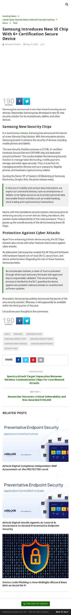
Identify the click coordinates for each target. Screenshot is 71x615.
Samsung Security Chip (15, 339)
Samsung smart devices (16, 344)
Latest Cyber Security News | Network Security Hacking (28, 19)
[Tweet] (26, 101)
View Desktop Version (37, 604)
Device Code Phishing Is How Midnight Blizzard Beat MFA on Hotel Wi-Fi (34, 583)
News (5, 23)
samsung (18, 334)
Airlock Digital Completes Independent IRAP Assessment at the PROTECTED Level (29, 467)
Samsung (20, 298)
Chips (7, 334)
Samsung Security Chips (41, 339)
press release (21, 133)
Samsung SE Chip (34, 334)
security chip (11, 348)
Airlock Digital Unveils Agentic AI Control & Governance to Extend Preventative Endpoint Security (30, 526)
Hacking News (9, 16)
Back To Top (61, 612)
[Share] (19, 101)
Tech (15, 23)
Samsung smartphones (42, 344)
